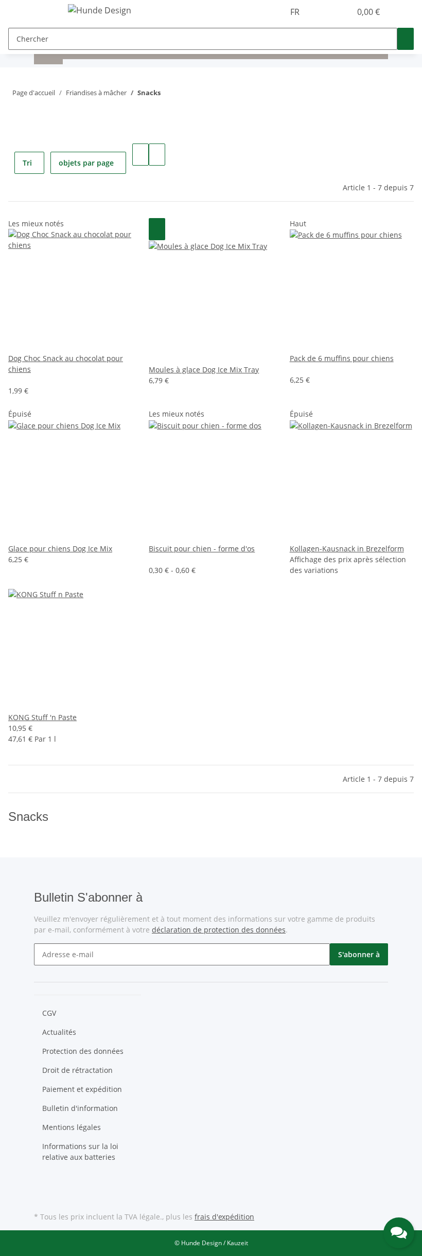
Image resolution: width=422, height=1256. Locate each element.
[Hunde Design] (99, 10)
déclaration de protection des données (219, 930)
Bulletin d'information (80, 1108)
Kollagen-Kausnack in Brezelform (347, 548)
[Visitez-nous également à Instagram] (42, 1197)
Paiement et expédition (82, 1089)
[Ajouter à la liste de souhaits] (157, 229)
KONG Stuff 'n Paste (42, 717)
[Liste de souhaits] (338, 12)
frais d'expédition (224, 1217)
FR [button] (296, 11)
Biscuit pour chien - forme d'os (202, 548)
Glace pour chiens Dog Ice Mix (60, 548)
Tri (27, 163)
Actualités (59, 1032)
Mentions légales (71, 1127)
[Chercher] (405, 39)
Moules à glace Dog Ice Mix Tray (204, 369)
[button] (322, 12)
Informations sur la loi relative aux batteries (80, 1151)
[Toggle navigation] (47, 12)
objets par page (86, 163)
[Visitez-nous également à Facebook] (42, 1185)
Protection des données (83, 1051)
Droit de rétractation (77, 1070)
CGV (49, 1013)
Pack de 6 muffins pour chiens (342, 358)
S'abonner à (359, 954)
